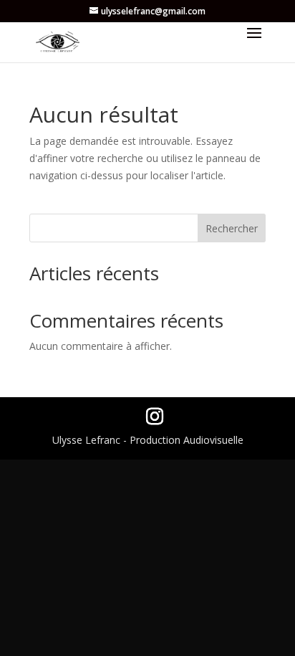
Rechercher (231, 228)
